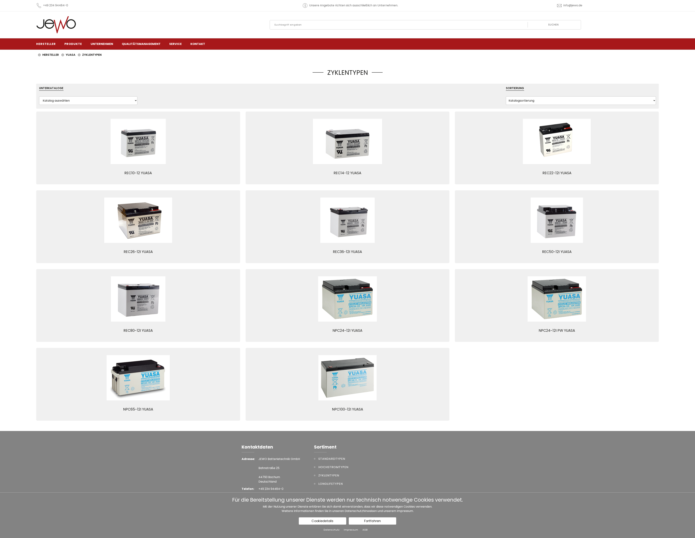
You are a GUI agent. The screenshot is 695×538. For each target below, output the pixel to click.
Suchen (553, 24)
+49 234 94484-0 (55, 5)
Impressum (405, 511)
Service (175, 44)
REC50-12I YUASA (557, 251)
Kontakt (197, 44)
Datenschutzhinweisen (361, 511)
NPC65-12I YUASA (138, 409)
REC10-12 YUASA (138, 172)
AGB (365, 530)
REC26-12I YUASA (138, 251)
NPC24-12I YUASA (347, 330)
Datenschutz (332, 530)
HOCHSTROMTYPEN (333, 467)
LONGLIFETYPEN (330, 484)
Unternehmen (102, 44)
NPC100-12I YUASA (347, 409)
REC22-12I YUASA (556, 172)
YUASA (70, 55)
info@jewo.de (572, 5)
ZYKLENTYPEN (92, 55)
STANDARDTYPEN (331, 459)
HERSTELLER (46, 44)
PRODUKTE (73, 44)
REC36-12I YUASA (347, 251)
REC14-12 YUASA (347, 172)
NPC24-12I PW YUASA (557, 330)
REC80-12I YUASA (138, 330)
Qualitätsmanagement (141, 44)
